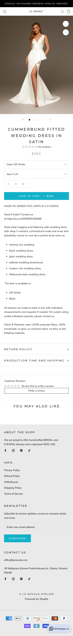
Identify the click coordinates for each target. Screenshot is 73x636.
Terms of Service (13, 493)
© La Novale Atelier (36, 594)
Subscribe (17, 538)
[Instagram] (13, 450)
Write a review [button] (36, 390)
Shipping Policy (13, 488)
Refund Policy (12, 476)
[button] (30, 147)
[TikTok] (29, 450)
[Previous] (23, 119)
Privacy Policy (12, 470)
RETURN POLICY (18, 349)
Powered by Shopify (36, 599)
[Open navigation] (4, 11)
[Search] (62, 11)
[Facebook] (5, 450)
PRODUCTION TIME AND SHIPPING (34, 360)
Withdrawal (11, 482)
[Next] (50, 119)
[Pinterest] (21, 450)
